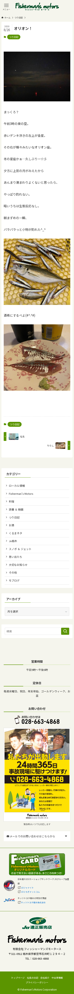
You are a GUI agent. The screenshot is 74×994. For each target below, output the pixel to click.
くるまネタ (15, 533)
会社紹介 (44, 977)
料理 (11, 501)
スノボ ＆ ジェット (20, 549)
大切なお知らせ (18, 565)
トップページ (18, 977)
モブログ (14, 580)
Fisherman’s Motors (21, 494)
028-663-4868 (40, 958)
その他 (13, 572)
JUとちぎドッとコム (30, 891)
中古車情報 (57, 977)
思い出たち (15, 557)
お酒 (11, 525)
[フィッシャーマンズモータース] (37, 7)
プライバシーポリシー (37, 982)
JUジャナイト (27, 887)
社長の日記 (32, 977)
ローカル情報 (17, 486)
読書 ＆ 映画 (16, 509)
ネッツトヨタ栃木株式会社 (33, 902)
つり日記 (13, 36)
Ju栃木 (13, 541)
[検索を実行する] (65, 631)
